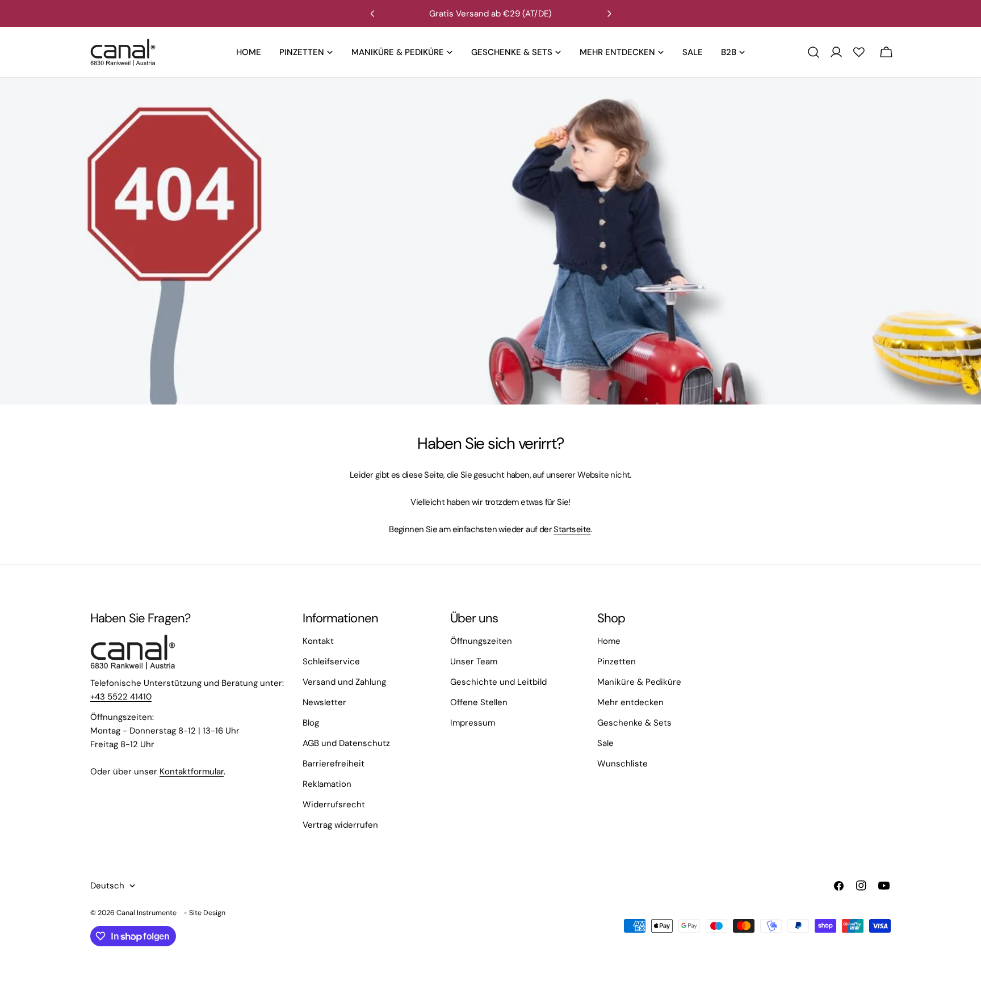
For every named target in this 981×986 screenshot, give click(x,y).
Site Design (207, 912)
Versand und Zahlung (344, 682)
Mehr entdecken (630, 702)
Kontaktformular (192, 771)
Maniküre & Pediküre (639, 682)
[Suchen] (813, 52)
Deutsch (107, 885)
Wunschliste (622, 763)
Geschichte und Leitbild (498, 682)
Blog (311, 722)
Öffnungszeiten (481, 641)
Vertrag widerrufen (340, 825)
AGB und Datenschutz (346, 743)
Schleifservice (331, 661)
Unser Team (473, 661)
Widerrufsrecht (334, 804)
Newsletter (324, 702)
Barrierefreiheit (333, 763)
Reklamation (327, 784)
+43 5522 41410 (121, 696)
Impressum (472, 722)
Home (609, 641)
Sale (605, 743)
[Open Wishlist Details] (859, 52)
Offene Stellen (479, 702)
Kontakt (318, 641)
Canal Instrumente (146, 912)
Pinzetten (616, 661)
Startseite (572, 529)
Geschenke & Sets (634, 722)
